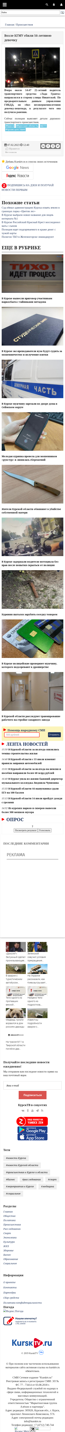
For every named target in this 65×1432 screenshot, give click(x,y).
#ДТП (43, 126)
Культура (9, 1241)
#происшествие (15, 129)
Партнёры (9, 1292)
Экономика (9, 1237)
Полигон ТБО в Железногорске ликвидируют (28, 236)
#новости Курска (16, 1158)
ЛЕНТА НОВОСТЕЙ (26, 744)
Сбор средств (11, 1297)
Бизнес (7, 1254)
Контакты (10, 1287)
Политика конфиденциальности (22, 1302)
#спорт (52, 1179)
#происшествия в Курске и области (27, 1172)
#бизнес (10, 1179)
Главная (9, 24)
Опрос (14, 819)
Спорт (7, 1233)
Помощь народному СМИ (26, 730)
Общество (9, 1215)
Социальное (10, 1263)
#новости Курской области (22, 1165)
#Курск (10, 126)
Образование (10, 1259)
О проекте (9, 1282)
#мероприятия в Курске (20, 1186)
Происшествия (24, 24)
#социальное (13, 1193)
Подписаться (33, 1095)
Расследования (11, 1228)
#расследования (31, 1179)
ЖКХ (6, 1246)
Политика (9, 1220)
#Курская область (27, 126)
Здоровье (8, 1250)
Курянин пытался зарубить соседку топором (29, 614)
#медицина (47, 1186)
